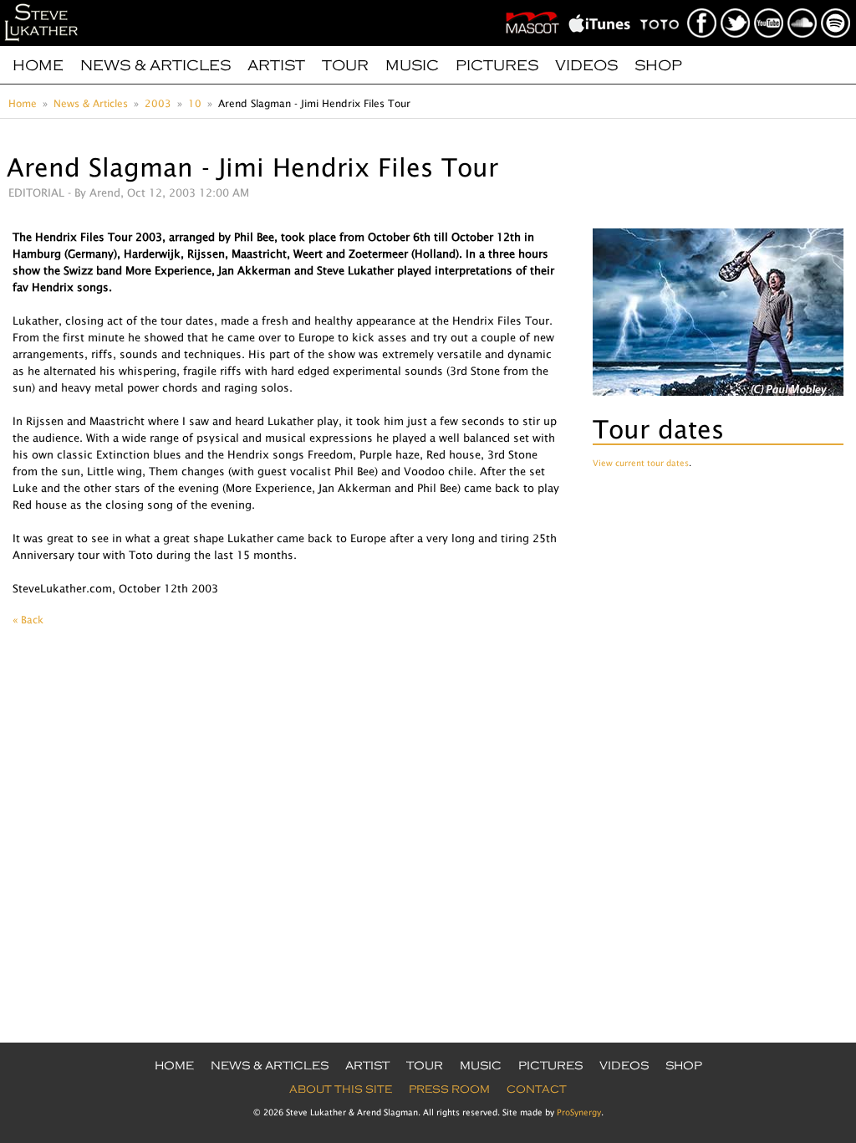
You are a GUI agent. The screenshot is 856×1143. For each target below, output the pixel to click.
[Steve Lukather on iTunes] (602, 5)
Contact (537, 1089)
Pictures (497, 65)
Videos (586, 65)
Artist (276, 65)
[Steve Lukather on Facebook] (702, 5)
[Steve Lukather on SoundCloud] (802, 5)
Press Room (449, 1089)
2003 (158, 103)
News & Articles (155, 65)
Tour (345, 65)
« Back (28, 619)
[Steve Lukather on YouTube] (769, 5)
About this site (340, 1089)
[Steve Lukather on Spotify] (836, 5)
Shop (658, 65)
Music (412, 65)
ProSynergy (579, 1112)
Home (38, 65)
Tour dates (658, 428)
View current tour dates (641, 463)
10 (194, 103)
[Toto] (663, 5)
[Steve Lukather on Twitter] (736, 5)
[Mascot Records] (536, 5)
